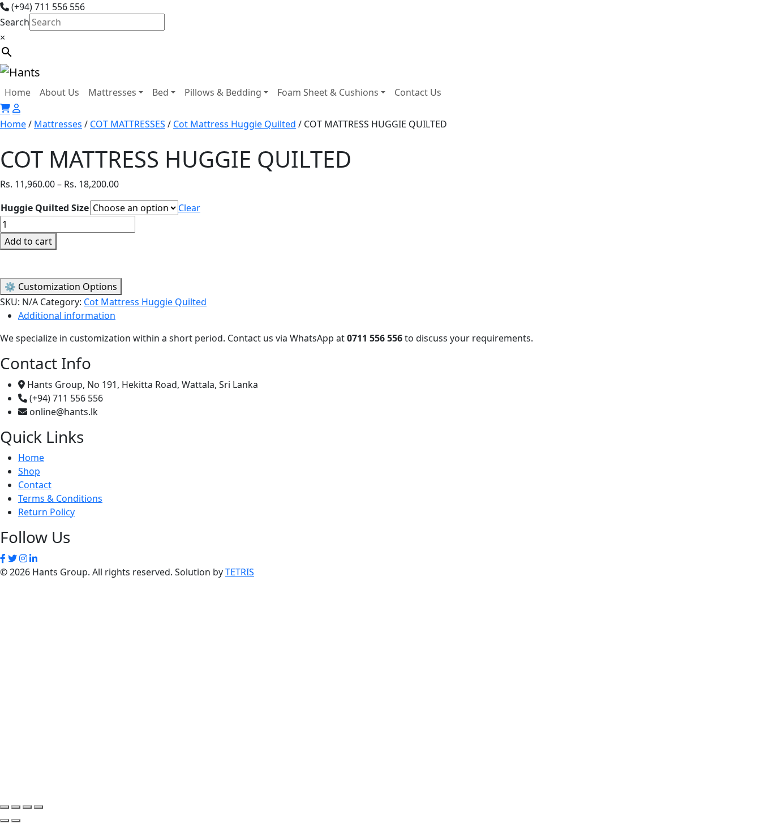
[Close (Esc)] (38, 807)
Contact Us (417, 92)
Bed (160, 92)
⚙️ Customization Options (61, 286)
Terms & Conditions (60, 498)
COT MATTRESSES (127, 124)
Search (14, 22)
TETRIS (239, 572)
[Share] (27, 807)
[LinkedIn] (33, 558)
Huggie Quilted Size (45, 208)
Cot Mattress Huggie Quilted (234, 124)
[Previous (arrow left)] (4, 820)
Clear (189, 208)
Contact (34, 485)
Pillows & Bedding (222, 92)
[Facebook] (3, 558)
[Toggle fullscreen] (15, 807)
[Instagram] (23, 558)
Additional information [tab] (66, 315)
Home (18, 92)
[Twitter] (12, 558)
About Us (59, 92)
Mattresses (112, 92)
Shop (29, 471)
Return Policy (46, 512)
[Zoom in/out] (4, 807)
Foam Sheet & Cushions (328, 92)
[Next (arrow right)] (15, 820)
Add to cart (28, 241)
